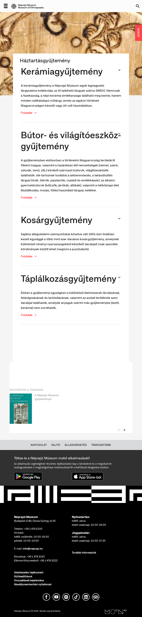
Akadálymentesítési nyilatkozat (33, 584)
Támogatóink (101, 445)
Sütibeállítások (23, 576)
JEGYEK (138, 32)
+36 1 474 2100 (33, 529)
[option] (68, 410)
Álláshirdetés (76, 445)
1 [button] (119, 430)
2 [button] (124, 430)
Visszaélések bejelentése (29, 580)
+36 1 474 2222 (48, 560)
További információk (84, 552)
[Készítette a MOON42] (115, 611)
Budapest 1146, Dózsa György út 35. (35, 521)
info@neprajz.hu (33, 548)
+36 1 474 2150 (36, 556)
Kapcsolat (39, 445)
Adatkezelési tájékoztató (28, 572)
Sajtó (55, 445)
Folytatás (26, 113)
